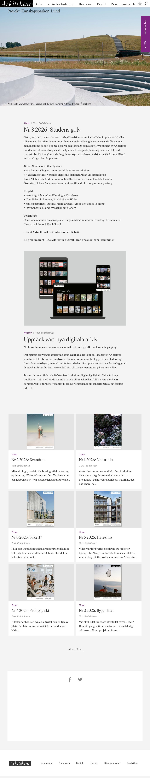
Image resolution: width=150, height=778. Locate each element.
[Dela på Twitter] (80, 680)
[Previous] (4, 82)
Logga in (145, 44)
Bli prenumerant (145, 27)
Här (115, 379)
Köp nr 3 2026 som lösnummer (95, 240)
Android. (59, 359)
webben (75, 354)
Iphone (44, 359)
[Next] (145, 82)
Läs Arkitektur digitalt (60, 240)
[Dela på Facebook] (70, 680)
